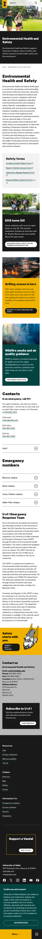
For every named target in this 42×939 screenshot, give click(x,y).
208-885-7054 (10, 412)
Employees (6, 816)
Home (4, 67)
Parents (5, 812)
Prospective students (11, 803)
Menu (14, 934)
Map (4, 781)
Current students (9, 807)
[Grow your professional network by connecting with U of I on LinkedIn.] (24, 880)
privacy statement (14, 916)
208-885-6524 (8, 428)
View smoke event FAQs (16, 380)
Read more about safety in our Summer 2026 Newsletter (20, 244)
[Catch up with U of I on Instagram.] (17, 880)
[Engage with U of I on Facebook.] (4, 880)
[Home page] (4, 4)
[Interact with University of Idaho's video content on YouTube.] (31, 880)
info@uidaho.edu (9, 875)
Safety (5, 785)
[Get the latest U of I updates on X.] (11, 880)
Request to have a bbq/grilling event (20, 311)
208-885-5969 (8, 436)
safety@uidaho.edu (10, 420)
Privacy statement (9, 755)
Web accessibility (9, 759)
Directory (6, 777)
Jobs (4, 750)
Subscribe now (28, 723)
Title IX (5, 763)
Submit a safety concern (8, 647)
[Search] (36, 3)
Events (5, 790)
